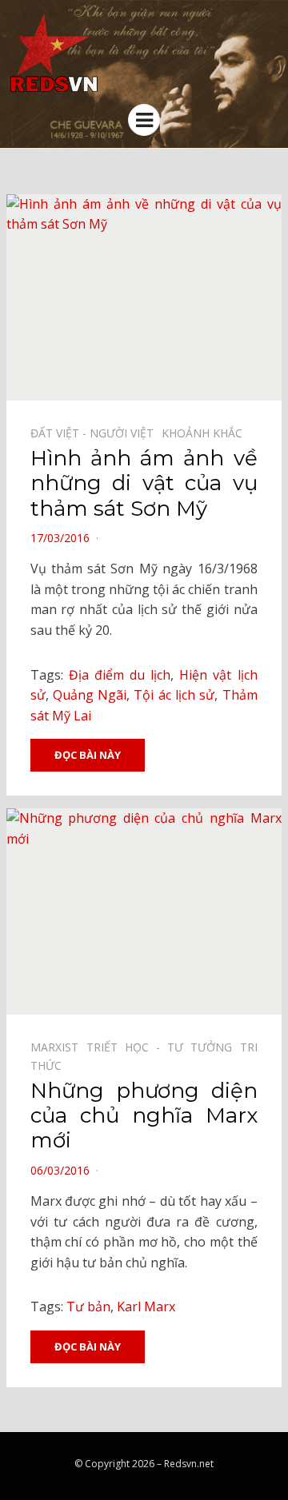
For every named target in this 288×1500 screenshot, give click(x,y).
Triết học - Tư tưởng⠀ (163, 1047)
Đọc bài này (87, 755)
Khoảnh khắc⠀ (206, 433)
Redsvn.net (189, 1463)
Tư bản (88, 1306)
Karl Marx (146, 1306)
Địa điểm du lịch (119, 675)
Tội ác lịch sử (174, 695)
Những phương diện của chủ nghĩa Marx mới (144, 1115)
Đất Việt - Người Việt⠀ (96, 433)
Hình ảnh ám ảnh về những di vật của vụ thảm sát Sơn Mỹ (144, 483)
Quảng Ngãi (89, 695)
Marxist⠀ (58, 1047)
